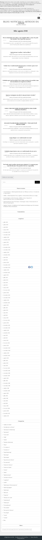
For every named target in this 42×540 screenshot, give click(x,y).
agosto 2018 (6, 393)
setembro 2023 (7, 272)
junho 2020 (6, 363)
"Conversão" (6, 434)
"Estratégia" (6, 454)
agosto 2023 (6, 275)
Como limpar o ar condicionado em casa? (20, 137)
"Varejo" (5, 515)
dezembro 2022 (7, 295)
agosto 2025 (6, 242)
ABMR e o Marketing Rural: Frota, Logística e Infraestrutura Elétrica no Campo (21, 195)
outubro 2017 (6, 415)
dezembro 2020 (7, 348)
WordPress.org (28, 529)
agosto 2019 (6, 378)
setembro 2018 (7, 390)
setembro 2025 (7, 239)
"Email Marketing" (7, 452)
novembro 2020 (7, 350)
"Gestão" (5, 469)
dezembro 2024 (7, 247)
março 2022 (6, 317)
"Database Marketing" (8, 442)
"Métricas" (6, 492)
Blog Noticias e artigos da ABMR (21, 22)
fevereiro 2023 (7, 290)
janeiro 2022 (6, 322)
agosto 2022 (6, 305)
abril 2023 (6, 285)
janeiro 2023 (6, 292)
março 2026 (6, 229)
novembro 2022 (7, 297)
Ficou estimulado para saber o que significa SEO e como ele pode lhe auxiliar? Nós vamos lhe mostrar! (20, 38)
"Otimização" (6, 502)
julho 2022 (6, 307)
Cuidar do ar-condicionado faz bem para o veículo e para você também (21, 66)
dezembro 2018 (7, 383)
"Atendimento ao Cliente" (9, 427)
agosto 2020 (6, 358)
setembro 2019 (7, 375)
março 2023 (6, 287)
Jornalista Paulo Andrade (26, 41)
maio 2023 (6, 282)
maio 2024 (6, 257)
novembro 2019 (7, 373)
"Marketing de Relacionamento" (10, 485)
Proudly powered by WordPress (21, 537)
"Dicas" (5, 444)
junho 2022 (6, 310)
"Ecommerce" (6, 449)
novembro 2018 (7, 385)
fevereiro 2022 (7, 320)
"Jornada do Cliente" (8, 477)
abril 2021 (6, 337)
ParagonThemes (20, 538)
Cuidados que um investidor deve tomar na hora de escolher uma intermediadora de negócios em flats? (21, 81)
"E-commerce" (7, 447)
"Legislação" (6, 480)
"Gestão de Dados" (7, 467)
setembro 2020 (7, 355)
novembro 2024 (7, 249)
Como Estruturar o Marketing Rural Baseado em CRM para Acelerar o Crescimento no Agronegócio (21, 192)
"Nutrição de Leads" (8, 497)
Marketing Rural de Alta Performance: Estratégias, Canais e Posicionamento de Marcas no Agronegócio (21, 202)
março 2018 (6, 405)
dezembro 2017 (7, 413)
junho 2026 (6, 224)
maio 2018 (6, 400)
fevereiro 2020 (7, 368)
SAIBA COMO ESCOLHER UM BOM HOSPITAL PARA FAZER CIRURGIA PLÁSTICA (20, 109)
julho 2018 (6, 395)
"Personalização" (7, 505)
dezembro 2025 (7, 232)
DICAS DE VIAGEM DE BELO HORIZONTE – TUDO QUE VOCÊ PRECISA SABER (20, 123)
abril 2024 (6, 259)
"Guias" (5, 472)
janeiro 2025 (6, 244)
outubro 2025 (6, 237)
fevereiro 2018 (7, 408)
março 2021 (6, 340)
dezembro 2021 (7, 325)
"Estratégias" (6, 457)
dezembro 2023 (7, 264)
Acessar (4, 529)
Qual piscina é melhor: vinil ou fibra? (20, 52)
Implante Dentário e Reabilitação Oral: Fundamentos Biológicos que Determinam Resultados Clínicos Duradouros (21, 206)
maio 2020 (6, 365)
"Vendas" (5, 517)
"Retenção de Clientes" (9, 510)
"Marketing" (6, 490)
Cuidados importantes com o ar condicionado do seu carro (21, 151)
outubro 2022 (6, 300)
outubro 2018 (6, 388)
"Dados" (5, 439)
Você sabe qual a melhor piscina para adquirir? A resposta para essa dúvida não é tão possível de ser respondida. (20, 165)
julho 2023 (6, 277)
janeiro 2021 (6, 345)
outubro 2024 (6, 252)
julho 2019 (6, 380)
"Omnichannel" (7, 500)
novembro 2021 (7, 327)
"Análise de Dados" (7, 424)
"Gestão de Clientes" (8, 464)
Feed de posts (10, 529)
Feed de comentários (19, 529)
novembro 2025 (7, 234)
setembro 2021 (7, 332)
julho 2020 (6, 360)
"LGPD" (5, 482)
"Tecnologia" (6, 512)
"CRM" (5, 437)
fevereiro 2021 (7, 342)
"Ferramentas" (7, 462)
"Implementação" (7, 475)
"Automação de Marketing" (9, 429)
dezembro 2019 (7, 370)
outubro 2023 (6, 269)
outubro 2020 (6, 353)
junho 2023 (6, 280)
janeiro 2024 (6, 262)
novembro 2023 (7, 267)
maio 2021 (6, 335)
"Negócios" (6, 495)
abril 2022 (6, 315)
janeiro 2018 (6, 410)
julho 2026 (6, 222)
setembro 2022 (7, 302)
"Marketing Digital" (8, 487)
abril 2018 (6, 403)
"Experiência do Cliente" (9, 459)
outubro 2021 (6, 330)
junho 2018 (6, 398)
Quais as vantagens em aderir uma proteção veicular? (20, 95)
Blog (4, 520)
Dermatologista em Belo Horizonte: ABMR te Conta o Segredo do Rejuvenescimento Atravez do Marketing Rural (18, 199)
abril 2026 (6, 227)
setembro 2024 (7, 254)
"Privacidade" (6, 507)
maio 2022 (6, 312)
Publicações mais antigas (8, 177)
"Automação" (6, 432)
